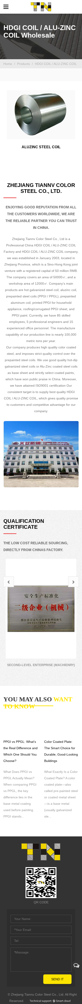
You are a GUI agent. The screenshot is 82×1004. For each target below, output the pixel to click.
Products (24, 64)
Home (7, 64)
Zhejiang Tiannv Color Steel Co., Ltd (38, 239)
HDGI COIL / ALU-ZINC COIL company (49, 251)
